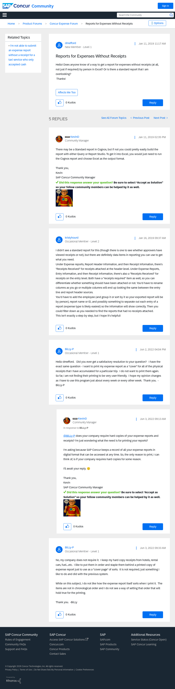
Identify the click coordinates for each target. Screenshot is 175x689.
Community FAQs (15, 644)
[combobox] (145, 15)
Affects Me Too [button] (67, 92)
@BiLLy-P (69, 435)
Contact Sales (58, 653)
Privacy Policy (11, 670)
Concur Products (60, 649)
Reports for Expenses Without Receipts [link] (109, 23)
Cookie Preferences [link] (85, 670)
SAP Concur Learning (143, 644)
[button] (135, 44)
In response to (75, 428)
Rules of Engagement (17, 639)
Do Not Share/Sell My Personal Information (53, 670)
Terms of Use (26, 670)
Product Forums (32, 23)
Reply (152, 102)
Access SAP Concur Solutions (67, 639)
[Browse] (6, 14)
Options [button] (158, 23)
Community (43, 6)
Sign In (165, 5)
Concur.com (57, 644)
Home (11, 23)
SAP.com (105, 639)
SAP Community (109, 649)
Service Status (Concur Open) (148, 639)
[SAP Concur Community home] (16, 6)
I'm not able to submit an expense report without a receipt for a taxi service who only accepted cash (22, 55)
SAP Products (108, 644)
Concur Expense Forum (64, 23)
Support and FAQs (16, 649)
